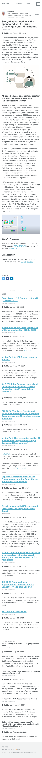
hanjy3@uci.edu (27, 262)
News (28, 4)
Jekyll (19, 752)
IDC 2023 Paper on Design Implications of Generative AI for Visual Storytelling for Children (18, 584)
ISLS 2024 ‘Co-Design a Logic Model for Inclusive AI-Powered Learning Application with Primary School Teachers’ (20, 388)
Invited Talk (6, 454)
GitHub (11, 749)
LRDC (24, 468)
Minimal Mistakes (6, 754)
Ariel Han (5, 4)
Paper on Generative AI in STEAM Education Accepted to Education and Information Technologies (20, 479)
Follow (37, 14)
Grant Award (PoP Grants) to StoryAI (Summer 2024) (20, 645)
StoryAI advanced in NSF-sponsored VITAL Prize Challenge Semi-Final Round (20, 508)
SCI (16, 468)
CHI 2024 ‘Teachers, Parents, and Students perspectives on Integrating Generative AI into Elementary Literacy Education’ (21, 415)
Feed (18, 749)
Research (19, 4)
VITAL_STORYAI (20, 246)
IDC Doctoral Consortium (14, 611)
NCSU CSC (28, 351)
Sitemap (5, 747)
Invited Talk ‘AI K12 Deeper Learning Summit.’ (19, 699)
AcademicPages (26, 752)
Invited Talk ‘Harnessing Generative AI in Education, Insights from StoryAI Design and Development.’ (21, 440)
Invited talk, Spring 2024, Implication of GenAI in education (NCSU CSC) (20, 328)
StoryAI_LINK (14, 248)
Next (31, 290)
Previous (11, 290)
